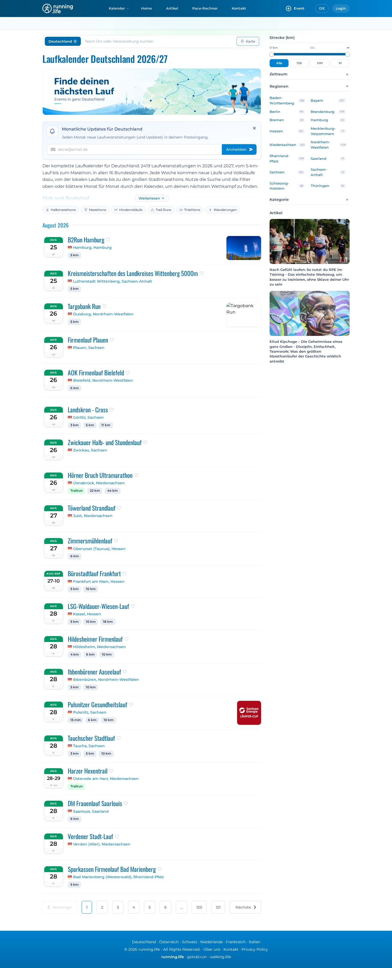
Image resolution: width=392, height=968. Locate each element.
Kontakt (239, 8)
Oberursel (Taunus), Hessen (99, 548)
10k (299, 63)
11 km (105, 425)
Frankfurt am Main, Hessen (99, 581)
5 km (74, 255)
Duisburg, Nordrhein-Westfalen (103, 314)
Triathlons (192, 210)
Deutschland (144, 941)
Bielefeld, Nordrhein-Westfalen (103, 380)
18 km (108, 622)
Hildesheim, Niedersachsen (99, 646)
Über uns (211, 949)
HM (320, 63)
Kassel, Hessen (87, 614)
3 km (74, 425)
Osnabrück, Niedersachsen (99, 483)
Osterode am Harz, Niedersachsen (106, 778)
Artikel (172, 8)
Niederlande (211, 941)
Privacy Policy (255, 949)
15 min (75, 720)
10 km (91, 589)
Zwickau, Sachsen (90, 450)
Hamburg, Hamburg (92, 247)
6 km (74, 388)
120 (199, 907)
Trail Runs (163, 210)
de (322, 8)
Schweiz (189, 941)
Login (341, 8)
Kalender (117, 8)
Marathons (97, 210)
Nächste (243, 907)
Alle (279, 63)
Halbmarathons (63, 210)
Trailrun (76, 491)
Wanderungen (225, 210)
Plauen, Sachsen (89, 347)
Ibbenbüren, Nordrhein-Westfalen (106, 679)
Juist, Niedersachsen (93, 515)
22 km (95, 491)
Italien (254, 941)
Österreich (169, 941)
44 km (112, 491)
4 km (74, 654)
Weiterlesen (149, 198)
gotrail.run (197, 956)
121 (218, 907)
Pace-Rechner (205, 8)
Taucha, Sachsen (89, 745)
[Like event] (108, 240)
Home (146, 8)
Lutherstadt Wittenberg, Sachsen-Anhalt (112, 281)
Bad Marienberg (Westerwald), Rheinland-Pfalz (118, 877)
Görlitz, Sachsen (88, 417)
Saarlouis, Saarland (91, 811)
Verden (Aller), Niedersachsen (101, 844)
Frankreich (236, 941)
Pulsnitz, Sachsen (89, 712)
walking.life (220, 956)
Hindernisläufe (130, 210)
